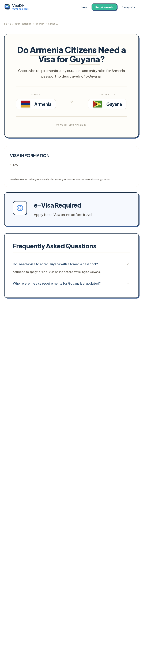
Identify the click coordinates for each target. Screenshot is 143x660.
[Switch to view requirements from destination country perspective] (71, 101)
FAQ (15, 164)
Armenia (53, 24)
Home (83, 7)
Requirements (104, 7)
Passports (128, 7)
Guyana (39, 24)
